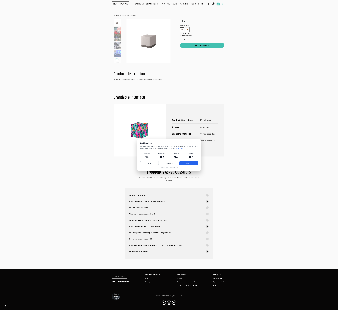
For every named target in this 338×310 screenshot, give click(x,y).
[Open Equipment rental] (158, 4)
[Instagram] (169, 302)
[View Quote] (212, 4)
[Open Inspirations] (188, 4)
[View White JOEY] (182, 29)
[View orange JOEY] (187, 29)
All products (121, 15)
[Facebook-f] (164, 302)
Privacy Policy (180, 148)
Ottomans (129, 15)
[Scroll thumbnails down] (117, 59)
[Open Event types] (177, 4)
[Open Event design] (144, 4)
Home (115, 15)
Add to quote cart (201, 45)
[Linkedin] (174, 302)
